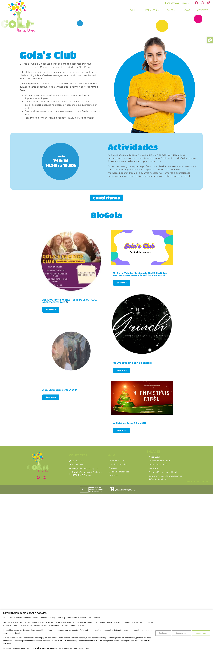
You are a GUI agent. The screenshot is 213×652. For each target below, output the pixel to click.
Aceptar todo (201, 633)
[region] (106, 631)
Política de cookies (81, 648)
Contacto (202, 10)
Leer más (51, 310)
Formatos (151, 10)
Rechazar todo (181, 633)
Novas (186, 10)
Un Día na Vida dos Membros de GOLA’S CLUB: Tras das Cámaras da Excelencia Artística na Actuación (140, 274)
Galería (171, 10)
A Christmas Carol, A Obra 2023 (130, 423)
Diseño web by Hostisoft (198, 482)
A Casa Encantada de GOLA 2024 (59, 390)
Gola (132, 10)
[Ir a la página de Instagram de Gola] (203, 3)
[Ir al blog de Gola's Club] (209, 3)
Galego (185, 3)
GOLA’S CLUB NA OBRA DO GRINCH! (132, 363)
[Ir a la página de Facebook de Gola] (197, 3)
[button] (210, 40)
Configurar (163, 633)
